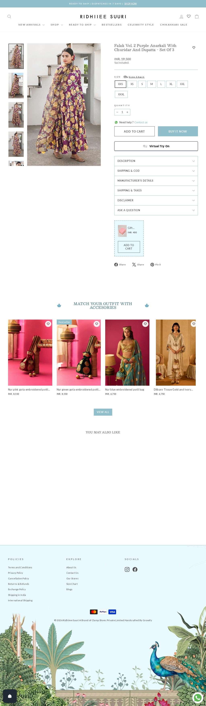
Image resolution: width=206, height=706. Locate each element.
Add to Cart (129, 247)
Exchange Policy (17, 589)
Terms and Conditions (20, 567)
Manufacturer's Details (135, 180)
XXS (120, 84)
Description (126, 160)
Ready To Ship (81, 24)
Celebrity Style (141, 24)
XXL (182, 84)
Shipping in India (17, 595)
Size (129, 77)
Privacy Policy (15, 572)
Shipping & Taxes (129, 190)
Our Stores (72, 578)
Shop (55, 24)
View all (103, 412)
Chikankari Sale (173, 24)
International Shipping (20, 600)
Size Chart (72, 584)
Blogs (69, 589)
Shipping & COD (128, 170)
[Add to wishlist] (194, 48)
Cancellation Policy (18, 578)
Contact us (141, 122)
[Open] (10, 696)
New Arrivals (30, 24)
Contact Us (72, 572)
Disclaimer (125, 200)
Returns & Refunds (18, 584)
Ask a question (128, 210)
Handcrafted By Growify (138, 620)
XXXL (121, 94)
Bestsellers (112, 24)
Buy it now (178, 131)
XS (132, 84)
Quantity (122, 105)
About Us (71, 567)
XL (171, 84)
